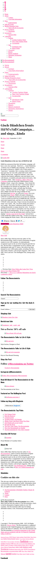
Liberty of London (9, 545)
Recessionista (5, 551)
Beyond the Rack (10, 424)
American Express (5, 537)
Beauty (10, 52)
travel (24, 554)
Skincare (3, 554)
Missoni (6, 547)
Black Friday (16, 48)
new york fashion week (24, 547)
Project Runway (31, 549)
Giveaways (8, 33)
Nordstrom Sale (17, 46)
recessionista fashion (13, 551)
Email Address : (5, 309)
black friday (27, 537)
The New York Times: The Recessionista (17, 426)
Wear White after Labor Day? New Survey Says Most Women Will (17, 270)
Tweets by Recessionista (12, 368)
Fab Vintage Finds (10, 414)
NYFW (26, 549)
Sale (9, 45)
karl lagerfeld (22, 543)
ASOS (10, 537)
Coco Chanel (23, 538)
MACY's (27, 545)
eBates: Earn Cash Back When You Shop (17, 421)
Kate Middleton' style (30, 543)
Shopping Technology (15, 55)
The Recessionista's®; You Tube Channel (17, 429)
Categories (8, 36)
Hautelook (8, 543)
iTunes (26, 193)
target (8, 553)
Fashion (10, 38)
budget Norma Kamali (9, 539)
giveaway (31, 541)
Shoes (10, 57)
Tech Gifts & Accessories (16, 28)
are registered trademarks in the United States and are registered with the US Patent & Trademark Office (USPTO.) (18, 532)
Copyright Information (15, 19)
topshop (14, 554)
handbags (3, 543)
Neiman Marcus (12, 547)
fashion (24, 541)
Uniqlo (27, 554)
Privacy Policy (11, 525)
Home (6, 14)
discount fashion (11, 541)
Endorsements (12, 23)
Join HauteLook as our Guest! (14, 423)
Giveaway (11, 50)
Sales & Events (9, 24)
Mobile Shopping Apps (11, 26)
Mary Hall (6, 138)
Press (6, 21)
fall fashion (17, 541)
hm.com (12, 193)
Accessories (15, 43)
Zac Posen (32, 554)
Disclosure (11, 31)
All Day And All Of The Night (15, 214)
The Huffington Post (20, 465)
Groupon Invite (9, 417)
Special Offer (12, 34)
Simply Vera (30, 551)
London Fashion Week (19, 40)
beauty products (20, 537)
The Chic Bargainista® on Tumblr (15, 428)
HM (12, 543)
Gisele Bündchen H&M (16, 224)
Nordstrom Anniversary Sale (16, 549)
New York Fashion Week (19, 41)
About (6, 16)
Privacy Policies (9, 29)
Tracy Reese (19, 554)
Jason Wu (16, 543)
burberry (18, 539)
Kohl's (3, 545)
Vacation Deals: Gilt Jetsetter (13, 419)
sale (20, 551)
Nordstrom (5, 549)
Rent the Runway (10, 416)
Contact (10, 17)
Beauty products (13, 53)
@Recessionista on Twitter (21, 364)
